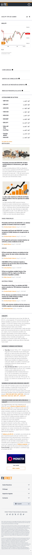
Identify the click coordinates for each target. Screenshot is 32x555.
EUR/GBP (5, 119)
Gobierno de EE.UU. (8, 434)
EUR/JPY (5, 122)
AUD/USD (6, 108)
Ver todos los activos (7, 141)
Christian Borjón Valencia (10, 227)
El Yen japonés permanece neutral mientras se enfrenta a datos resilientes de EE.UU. (15, 241)
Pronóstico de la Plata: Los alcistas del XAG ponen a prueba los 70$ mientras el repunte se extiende (15, 287)
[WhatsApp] (7, 514)
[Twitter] (15, 514)
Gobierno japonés (22, 444)
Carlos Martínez (8, 267)
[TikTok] (24, 514)
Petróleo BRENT (5, 134)
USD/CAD (6, 112)
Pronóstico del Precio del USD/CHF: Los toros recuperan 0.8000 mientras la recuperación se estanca (15, 232)
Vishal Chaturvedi (8, 308)
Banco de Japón (5, 408)
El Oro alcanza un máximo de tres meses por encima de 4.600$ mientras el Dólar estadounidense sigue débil (15, 296)
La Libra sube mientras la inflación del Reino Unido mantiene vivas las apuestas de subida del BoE (15, 198)
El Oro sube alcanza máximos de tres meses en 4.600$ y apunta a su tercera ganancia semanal (16, 305)
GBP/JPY (16, 396)
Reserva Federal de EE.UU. (18, 406)
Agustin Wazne (7, 244)
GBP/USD (6, 101)
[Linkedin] (13, 514)
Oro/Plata (5, 130)
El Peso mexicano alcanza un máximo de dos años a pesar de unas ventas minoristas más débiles (15, 254)
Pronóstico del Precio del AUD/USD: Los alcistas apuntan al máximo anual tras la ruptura (16, 223)
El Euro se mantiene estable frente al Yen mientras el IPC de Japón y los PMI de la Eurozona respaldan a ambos (14, 273)
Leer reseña (16, 465)
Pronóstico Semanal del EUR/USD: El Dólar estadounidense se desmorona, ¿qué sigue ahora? (15, 164)
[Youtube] (21, 514)
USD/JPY (3, 23)
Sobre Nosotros (7, 485)
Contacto (5, 498)
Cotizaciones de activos (10, 97)
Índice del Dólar (5, 127)
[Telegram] (10, 514)
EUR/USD (5, 137)
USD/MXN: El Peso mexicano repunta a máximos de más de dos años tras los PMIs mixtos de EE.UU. (14, 263)
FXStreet (6, 3)
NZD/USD (6, 115)
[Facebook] (18, 514)
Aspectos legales (7, 493)
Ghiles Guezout (7, 277)
